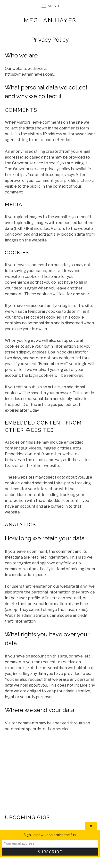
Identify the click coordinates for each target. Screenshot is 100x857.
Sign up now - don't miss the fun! (50, 835)
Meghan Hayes (50, 20)
